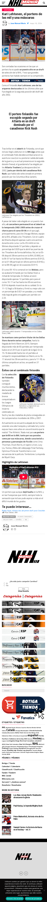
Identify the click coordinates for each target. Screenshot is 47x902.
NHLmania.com (8, 778)
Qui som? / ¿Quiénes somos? (14, 782)
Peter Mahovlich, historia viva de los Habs (28, 817)
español (19, 519)
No (7, 585)
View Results (23, 591)
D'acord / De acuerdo (15, 899)
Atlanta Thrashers (25, 516)
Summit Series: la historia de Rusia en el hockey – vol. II (27, 828)
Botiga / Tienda (8, 763)
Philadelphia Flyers (22, 746)
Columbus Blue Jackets (8, 733)
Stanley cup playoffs (24, 750)
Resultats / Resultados (11, 785)
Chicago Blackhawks (21, 731)
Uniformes (9, 752)
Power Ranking (13, 748)
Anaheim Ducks (11, 727)
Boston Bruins (31, 727)
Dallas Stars (8, 519)
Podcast (5, 748)
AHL (3, 727)
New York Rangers (25, 744)
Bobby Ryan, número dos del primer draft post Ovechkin (23, 510)
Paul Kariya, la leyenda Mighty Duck (27, 806)
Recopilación (31, 748)
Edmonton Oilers (7, 736)
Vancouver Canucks (19, 752)
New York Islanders (12, 744)
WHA (8, 754)
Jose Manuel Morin (18, 23)
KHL (43, 739)
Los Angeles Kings (12, 741)
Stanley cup (11, 750)
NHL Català (6, 775)
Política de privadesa (33, 899)
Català (10, 730)
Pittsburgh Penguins (36, 746)
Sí (7, 583)
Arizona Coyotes (21, 727)
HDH (25, 739)
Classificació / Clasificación (13, 769)
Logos (4, 741)
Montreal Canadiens (27, 741)
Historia (30, 739)
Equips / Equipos (9, 772)
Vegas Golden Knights (32, 752)
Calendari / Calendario (11, 766)
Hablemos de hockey (16, 739)
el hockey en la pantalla (20, 736)
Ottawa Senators (10, 746)
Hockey (37, 738)
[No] (44, 890)
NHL (26, 519)
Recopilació (22, 748)
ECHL (37, 733)
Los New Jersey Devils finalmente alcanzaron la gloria (27, 796)
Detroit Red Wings (30, 733)
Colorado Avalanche (35, 731)
